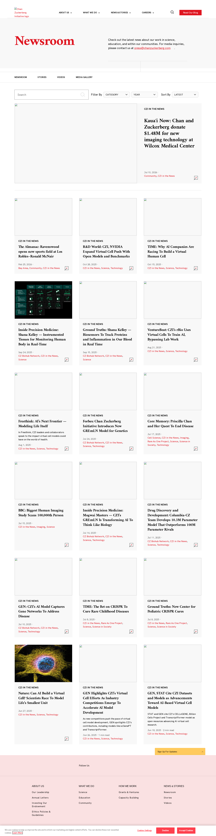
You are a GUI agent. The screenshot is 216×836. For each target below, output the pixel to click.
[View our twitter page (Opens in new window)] (126, 765)
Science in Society (101, 626)
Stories (42, 77)
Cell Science (154, 437)
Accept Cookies (186, 830)
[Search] (172, 12)
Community (150, 175)
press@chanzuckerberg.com (152, 48)
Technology (116, 268)
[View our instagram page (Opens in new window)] (103, 765)
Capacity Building (129, 797)
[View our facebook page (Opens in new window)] (95, 765)
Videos (61, 77)
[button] (116, 94)
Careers (147, 12)
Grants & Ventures (129, 792)
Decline (165, 830)
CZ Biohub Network (29, 355)
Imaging (184, 437)
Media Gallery (84, 77)
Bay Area (23, 268)
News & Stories (120, 12)
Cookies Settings (144, 830)
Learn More (17, 833)
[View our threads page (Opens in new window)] (111, 765)
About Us (64, 12)
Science (105, 268)
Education (84, 797)
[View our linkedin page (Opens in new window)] (119, 765)
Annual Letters (40, 797)
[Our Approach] (22, 12)
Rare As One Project (158, 441)
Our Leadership (40, 792)
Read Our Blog (190, 12)
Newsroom (20, 77)
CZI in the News (166, 175)
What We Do (90, 12)
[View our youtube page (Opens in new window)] (134, 765)
